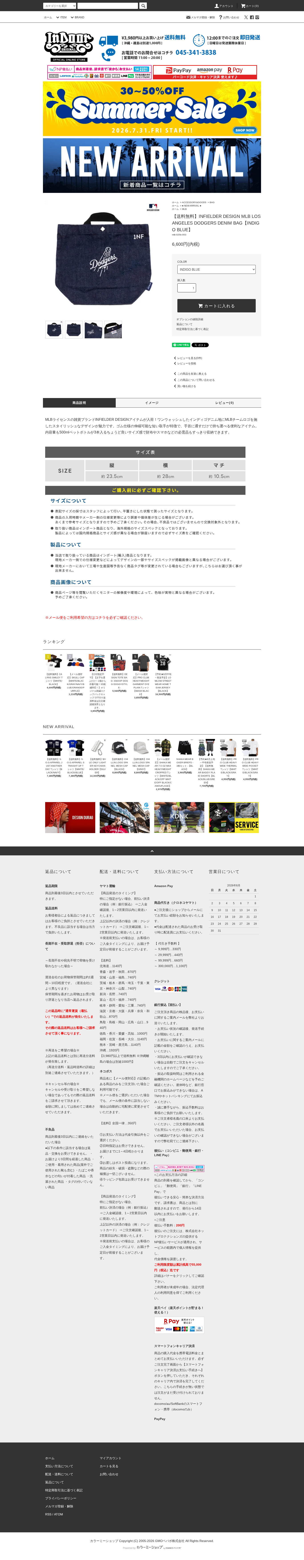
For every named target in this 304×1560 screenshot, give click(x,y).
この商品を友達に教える (192, 373)
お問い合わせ (231, 17)
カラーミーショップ (104, 1541)
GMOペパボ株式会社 (169, 1541)
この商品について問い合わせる (196, 380)
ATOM (58, 1514)
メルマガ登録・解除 (203, 17)
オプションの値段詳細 (189, 319)
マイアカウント (111, 1458)
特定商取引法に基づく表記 (192, 329)
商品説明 (79, 402)
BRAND (79, 17)
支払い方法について (59, 1466)
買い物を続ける (186, 386)
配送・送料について (59, 1474)
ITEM (63, 17)
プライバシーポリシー (60, 1498)
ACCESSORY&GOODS (194, 202)
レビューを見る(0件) (189, 358)
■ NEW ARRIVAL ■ (191, 205)
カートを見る (109, 1466)
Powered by (129, 1548)
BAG (212, 202)
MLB (184, 209)
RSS (48, 1514)
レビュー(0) (224, 402)
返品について (184, 324)
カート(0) (252, 6)
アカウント (226, 6)
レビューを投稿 (186, 363)
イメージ (152, 402)
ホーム (48, 17)
